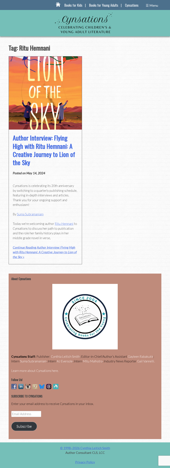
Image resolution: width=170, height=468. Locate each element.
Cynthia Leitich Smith (65, 356)
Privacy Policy (85, 462)
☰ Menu (152, 5)
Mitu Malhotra (93, 361)
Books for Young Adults (103, 5)
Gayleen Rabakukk (140, 356)
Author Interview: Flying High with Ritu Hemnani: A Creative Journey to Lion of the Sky (44, 150)
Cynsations (131, 5)
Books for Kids (73, 5)
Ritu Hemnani (64, 224)
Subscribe (24, 426)
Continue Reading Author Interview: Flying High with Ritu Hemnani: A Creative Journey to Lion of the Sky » (45, 252)
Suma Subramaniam (30, 214)
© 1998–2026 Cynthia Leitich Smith (85, 448)
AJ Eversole (65, 361)
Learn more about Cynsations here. (35, 371)
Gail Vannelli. (146, 361)
